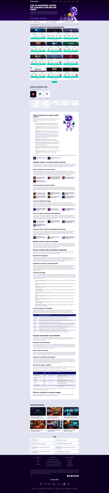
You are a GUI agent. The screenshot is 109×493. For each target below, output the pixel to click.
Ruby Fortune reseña (71, 65)
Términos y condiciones (41, 491)
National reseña (38, 65)
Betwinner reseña (70, 52)
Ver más (54, 81)
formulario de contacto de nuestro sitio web (51, 395)
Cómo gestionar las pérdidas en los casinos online (53, 465)
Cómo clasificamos (70, 464)
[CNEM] (54, 484)
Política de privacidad (69, 465)
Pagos (69, 1)
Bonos (65, 1)
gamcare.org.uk (50, 382)
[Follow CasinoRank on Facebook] (68, 476)
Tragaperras (38, 464)
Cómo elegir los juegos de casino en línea (53, 461)
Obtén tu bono (38, 38)
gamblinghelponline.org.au (52, 385)
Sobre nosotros (69, 459)
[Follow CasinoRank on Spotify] (76, 476)
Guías (73, 1)
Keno (38, 461)
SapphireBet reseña (54, 39)
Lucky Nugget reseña (54, 78)
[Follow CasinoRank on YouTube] (74, 476)
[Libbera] (59, 484)
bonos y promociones (44, 132)
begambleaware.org (51, 380)
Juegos (60, 1)
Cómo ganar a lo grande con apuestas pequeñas (53, 462)
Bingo (38, 459)
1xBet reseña (38, 39)
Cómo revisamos (69, 462)
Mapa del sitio (69, 491)
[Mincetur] (41, 484)
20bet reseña (54, 52)
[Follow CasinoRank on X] (72, 476)
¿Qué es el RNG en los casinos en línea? (53, 464)
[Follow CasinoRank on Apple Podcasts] (78, 476)
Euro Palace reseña (71, 78)
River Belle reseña (54, 65)
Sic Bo (38, 462)
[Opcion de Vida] (47, 484)
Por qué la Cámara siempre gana (53, 459)
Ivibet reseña (38, 78)
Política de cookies (55, 491)
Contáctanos (70, 461)
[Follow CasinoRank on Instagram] (70, 476)
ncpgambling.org (50, 377)
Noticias (77, 1)
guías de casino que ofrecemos (68, 166)
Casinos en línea (54, 1)
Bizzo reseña (38, 52)
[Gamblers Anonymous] (64, 484)
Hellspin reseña (71, 39)
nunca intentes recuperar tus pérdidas (53, 346)
